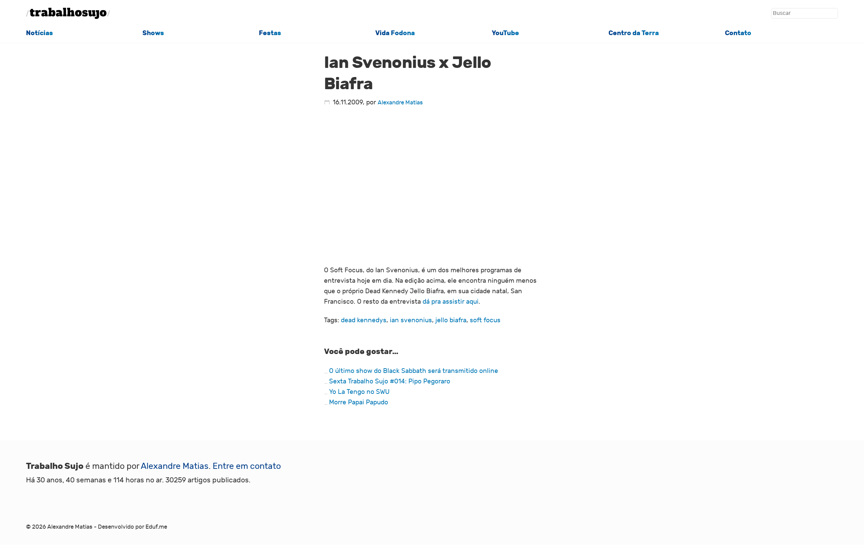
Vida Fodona (395, 33)
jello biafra (450, 320)
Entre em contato (247, 466)
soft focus (485, 320)
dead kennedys (363, 320)
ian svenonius (411, 320)
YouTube (505, 33)
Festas (270, 33)
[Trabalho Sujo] (68, 13)
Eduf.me (156, 526)
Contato (738, 33)
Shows (153, 33)
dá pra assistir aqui (451, 301)
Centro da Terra (634, 33)
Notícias (39, 33)
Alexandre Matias (400, 102)
